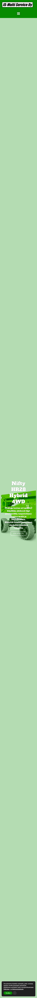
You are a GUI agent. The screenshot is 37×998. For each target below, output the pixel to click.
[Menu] (18, 13)
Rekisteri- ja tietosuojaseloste (13, 989)
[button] (5, 508)
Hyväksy (8, 993)
